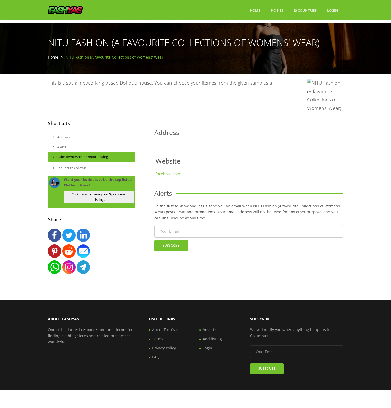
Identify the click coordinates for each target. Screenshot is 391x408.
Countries (307, 10)
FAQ (155, 357)
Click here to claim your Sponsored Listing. (99, 197)
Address (63, 137)
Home (255, 10)
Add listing (212, 338)
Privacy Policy (164, 347)
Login (332, 10)
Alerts (61, 147)
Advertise (211, 329)
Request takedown (71, 167)
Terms (157, 338)
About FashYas (165, 329)
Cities (278, 10)
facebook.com (168, 173)
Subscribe (171, 245)
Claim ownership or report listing (82, 156)
